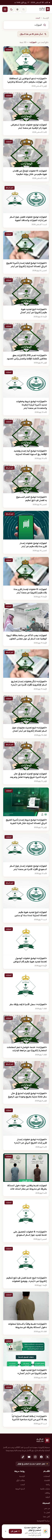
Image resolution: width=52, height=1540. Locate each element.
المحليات (46, 1476)
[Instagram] (35, 1456)
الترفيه (48, 1497)
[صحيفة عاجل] (44, 9)
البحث (22, 1484)
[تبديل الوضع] (11, 9)
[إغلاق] (5, 1531)
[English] (17, 9)
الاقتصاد (47, 1480)
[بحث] (23, 9)
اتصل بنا (47, 1512)
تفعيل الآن (15, 1531)
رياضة (48, 1484)
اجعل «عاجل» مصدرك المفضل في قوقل (32, 1464)
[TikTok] (23, 1456)
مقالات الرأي (20, 1480)
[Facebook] (41, 1456)
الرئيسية (46, 18)
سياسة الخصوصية (43, 1521)
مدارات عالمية (45, 1489)
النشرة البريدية (20, 1489)
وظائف (47, 1493)
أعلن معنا (46, 1516)
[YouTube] (29, 1456)
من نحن (47, 1508)
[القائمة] (5, 9)
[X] (47, 1456)
